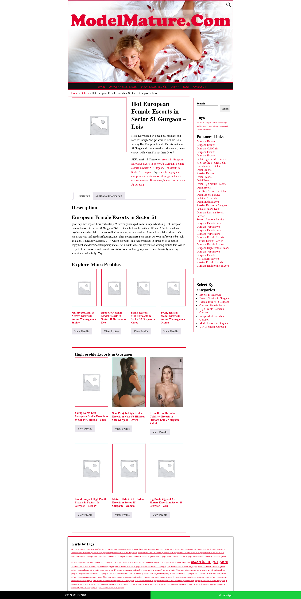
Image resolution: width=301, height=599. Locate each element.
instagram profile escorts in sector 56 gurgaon (177, 573)
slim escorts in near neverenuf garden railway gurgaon (113, 580)
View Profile (81, 331)
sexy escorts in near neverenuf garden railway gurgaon (202, 577)
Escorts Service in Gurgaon (214, 298)
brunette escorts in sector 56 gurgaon (111, 556)
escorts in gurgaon (170, 172)
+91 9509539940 (75, 595)
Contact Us (199, 86)
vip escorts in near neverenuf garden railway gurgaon (164, 584)
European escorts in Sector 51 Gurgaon (153, 163)
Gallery (175, 86)
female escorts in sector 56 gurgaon (128, 566)
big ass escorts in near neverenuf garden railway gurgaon (169, 549)
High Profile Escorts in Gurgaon (212, 310)
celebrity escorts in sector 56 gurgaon (98, 562)
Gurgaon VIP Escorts (208, 226)
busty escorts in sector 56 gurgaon (181, 556)
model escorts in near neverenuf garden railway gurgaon (133, 577)
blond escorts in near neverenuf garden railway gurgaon (159, 552)
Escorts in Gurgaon (204, 122)
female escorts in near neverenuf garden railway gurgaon (92, 566)
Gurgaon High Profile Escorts (213, 248)
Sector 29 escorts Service (210, 219)
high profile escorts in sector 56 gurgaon (182, 566)
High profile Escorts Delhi (211, 162)
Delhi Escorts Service (208, 194)
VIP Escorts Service (208, 258)
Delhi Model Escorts (208, 201)
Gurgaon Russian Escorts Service (211, 214)
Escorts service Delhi (208, 166)
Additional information (108, 196)
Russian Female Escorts (210, 262)
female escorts (217, 122)
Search (201, 103)
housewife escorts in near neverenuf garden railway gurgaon (131, 570)
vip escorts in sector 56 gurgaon (197, 584)
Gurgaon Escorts (206, 141)
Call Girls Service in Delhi (211, 191)
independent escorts (215, 126)
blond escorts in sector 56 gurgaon (193, 552)
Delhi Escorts (204, 169)
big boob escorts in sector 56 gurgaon (123, 552)
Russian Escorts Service (210, 241)
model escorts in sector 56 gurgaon (168, 577)
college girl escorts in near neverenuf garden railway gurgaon (136, 562)
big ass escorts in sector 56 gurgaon (204, 549)
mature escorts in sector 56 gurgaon (97, 577)
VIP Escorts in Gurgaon (212, 326)
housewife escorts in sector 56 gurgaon (169, 570)
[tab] (83, 195)
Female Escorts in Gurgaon (214, 301)
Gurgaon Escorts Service (210, 223)
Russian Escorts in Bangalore (213, 205)
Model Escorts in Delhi (154, 86)
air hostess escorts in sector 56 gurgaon (132, 549)
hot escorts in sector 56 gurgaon (96, 569)
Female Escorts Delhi (208, 208)
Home (101, 86)
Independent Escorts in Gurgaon (212, 317)
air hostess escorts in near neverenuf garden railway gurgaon (94, 549)
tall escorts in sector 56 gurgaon (213, 580)
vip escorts (207, 129)
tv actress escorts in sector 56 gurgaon (129, 584)
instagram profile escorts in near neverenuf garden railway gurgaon (134, 573)
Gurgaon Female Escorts (210, 237)
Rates (186, 86)
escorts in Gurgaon (172, 159)
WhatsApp (226, 595)
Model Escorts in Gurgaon (214, 323)
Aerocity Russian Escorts (123, 86)
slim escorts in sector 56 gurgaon (147, 580)
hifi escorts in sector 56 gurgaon (154, 566)
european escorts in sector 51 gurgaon (152, 176)
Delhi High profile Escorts (211, 159)
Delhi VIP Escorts (207, 198)
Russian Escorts (205, 173)
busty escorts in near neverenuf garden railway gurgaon (147, 556)
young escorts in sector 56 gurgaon (111, 587)
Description (83, 196)
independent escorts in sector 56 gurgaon (93, 573)
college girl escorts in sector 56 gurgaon (175, 562)
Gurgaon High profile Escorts (213, 265)
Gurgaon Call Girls (207, 148)
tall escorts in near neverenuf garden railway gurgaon (180, 580)
